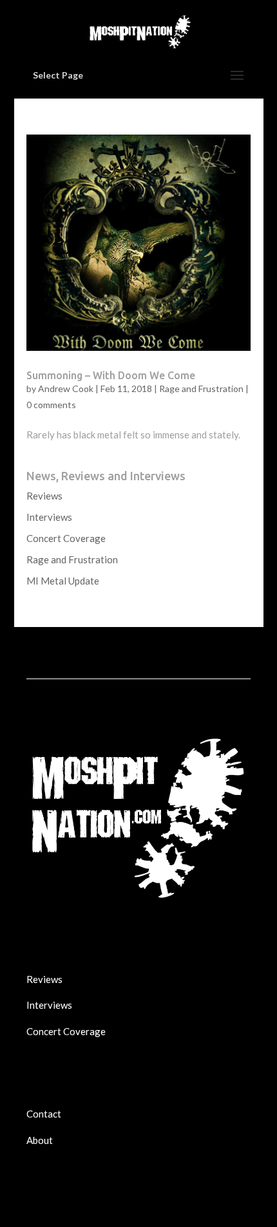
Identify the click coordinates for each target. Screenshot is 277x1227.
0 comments (51, 404)
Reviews (44, 495)
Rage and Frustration (201, 388)
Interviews (49, 517)
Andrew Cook (65, 388)
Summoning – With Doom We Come (110, 375)
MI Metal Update (62, 580)
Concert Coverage (66, 538)
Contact (43, 1113)
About (39, 1140)
